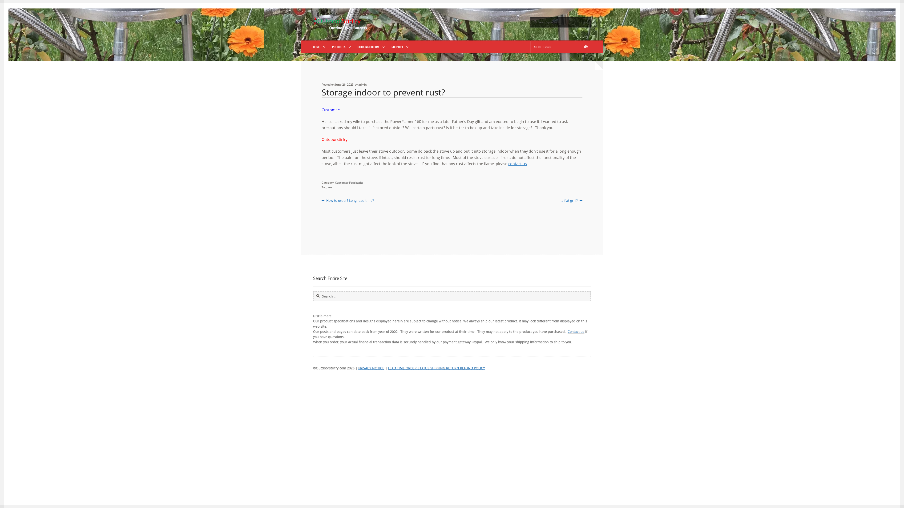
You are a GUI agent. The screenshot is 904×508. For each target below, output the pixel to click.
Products (339, 46)
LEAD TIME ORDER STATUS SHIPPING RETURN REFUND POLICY (436, 368)
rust (331, 187)
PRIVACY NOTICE (371, 368)
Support (397, 46)
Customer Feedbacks (349, 183)
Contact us (576, 331)
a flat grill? (569, 200)
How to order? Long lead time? (350, 200)
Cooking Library (368, 46)
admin (362, 85)
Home (316, 46)
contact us (517, 163)
